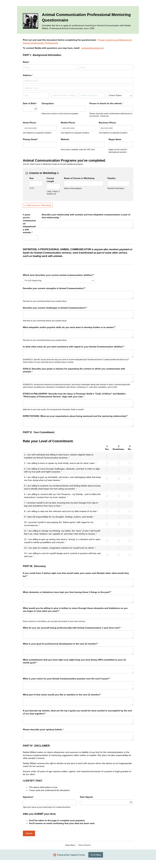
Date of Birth (30, 103)
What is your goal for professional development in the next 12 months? (65, 644)
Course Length (50, 179)
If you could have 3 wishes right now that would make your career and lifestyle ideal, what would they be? (76, 574)
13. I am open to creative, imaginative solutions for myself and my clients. (59, 548)
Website (65, 139)
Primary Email (35, 139)
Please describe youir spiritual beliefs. (48, 729)
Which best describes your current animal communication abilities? (59, 275)
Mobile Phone (68, 122)
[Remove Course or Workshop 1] (27, 173)
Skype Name (114, 139)
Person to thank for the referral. (110, 103)
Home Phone (29, 122)
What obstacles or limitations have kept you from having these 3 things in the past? (72, 592)
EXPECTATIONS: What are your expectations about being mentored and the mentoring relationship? (78, 416)
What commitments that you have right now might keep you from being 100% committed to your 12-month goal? (74, 661)
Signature (33, 797)
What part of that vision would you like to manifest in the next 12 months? (66, 694)
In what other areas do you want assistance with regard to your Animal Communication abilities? (78, 346)
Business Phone (107, 122)
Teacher (111, 178)
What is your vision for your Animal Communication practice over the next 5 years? (71, 678)
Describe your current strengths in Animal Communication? (59, 288)
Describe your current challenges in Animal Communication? (59, 308)
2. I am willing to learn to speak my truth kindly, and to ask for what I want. (59, 463)
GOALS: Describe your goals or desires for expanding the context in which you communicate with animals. (74, 370)
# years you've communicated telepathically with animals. (30, 223)
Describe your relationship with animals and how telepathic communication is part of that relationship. (86, 216)
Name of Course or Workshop (79, 178)
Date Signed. (86, 797)
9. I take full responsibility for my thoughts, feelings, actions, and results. (58, 517)
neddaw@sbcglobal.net (92, 48)
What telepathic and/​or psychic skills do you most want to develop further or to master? (74, 327)
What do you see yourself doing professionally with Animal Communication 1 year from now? (76, 628)
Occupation (48, 103)
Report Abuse (70, 845)
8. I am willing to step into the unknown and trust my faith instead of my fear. (60, 511)
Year (31, 178)
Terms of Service (84, 845)
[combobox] (120, 95)
